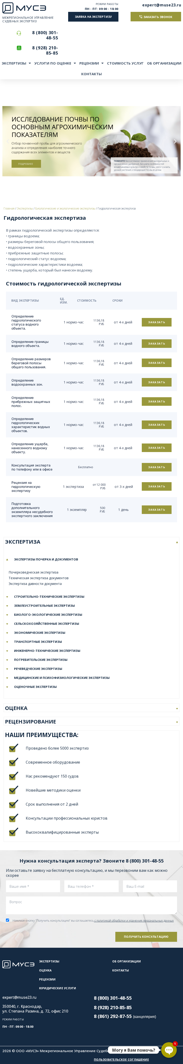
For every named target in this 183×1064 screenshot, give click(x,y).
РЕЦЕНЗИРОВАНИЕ (30, 721)
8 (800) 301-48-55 (45, 35)
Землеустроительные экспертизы (44, 605)
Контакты (91, 73)
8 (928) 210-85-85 (45, 50)
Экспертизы (14, 63)
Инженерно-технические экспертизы (47, 651)
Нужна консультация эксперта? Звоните (92, 861)
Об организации (164, 63)
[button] (93, 17)
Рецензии (89, 63)
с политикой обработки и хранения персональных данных (134, 921)
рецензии (47, 979)
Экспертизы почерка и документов (46, 559)
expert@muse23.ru (161, 5)
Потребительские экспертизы (40, 660)
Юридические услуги (57, 988)
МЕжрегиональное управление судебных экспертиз (27, 19)
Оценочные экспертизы (35, 687)
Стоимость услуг (125, 63)
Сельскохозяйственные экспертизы (46, 623)
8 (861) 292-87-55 (125, 1016)
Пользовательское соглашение (121, 1060)
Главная (9, 208)
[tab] (91, 541)
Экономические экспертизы (39, 632)
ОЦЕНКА (16, 707)
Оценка (45, 970)
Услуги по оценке (52, 63)
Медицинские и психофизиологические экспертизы (62, 678)
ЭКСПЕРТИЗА (22, 541)
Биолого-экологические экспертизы (48, 614)
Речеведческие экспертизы (38, 669)
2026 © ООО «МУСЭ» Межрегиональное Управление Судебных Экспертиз (68, 1050)
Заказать (156, 322)
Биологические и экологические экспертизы (65, 208)
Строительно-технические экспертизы (49, 596)
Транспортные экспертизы (38, 641)
